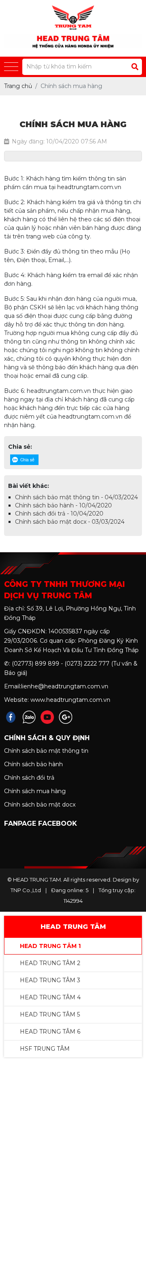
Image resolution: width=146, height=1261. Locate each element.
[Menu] (11, 67)
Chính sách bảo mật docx (39, 804)
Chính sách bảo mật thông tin (46, 750)
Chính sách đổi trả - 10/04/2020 (59, 513)
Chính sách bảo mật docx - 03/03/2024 (70, 521)
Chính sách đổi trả (29, 777)
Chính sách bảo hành (33, 764)
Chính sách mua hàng (35, 791)
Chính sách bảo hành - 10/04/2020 (63, 505)
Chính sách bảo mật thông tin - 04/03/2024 (76, 497)
